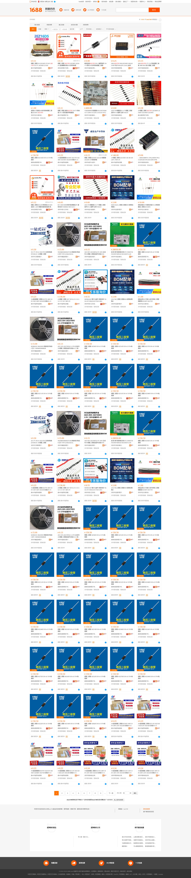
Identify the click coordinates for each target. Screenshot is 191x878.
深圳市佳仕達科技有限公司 (37, 115)
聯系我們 (123, 871)
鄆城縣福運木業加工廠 (151, 846)
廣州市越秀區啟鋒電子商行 (64, 162)
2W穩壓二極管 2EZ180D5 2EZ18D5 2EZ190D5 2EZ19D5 (149, 111)
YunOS (116, 874)
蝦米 (103, 874)
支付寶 (135, 874)
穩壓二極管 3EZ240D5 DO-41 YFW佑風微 (42, 630)
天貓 (73, 874)
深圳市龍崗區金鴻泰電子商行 (90, 775)
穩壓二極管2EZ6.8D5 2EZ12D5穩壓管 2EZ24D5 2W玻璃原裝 (95, 159)
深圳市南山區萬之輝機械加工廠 (154, 840)
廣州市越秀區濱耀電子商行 (117, 162)
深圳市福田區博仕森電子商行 (90, 68)
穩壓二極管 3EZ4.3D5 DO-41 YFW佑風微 (95, 394)
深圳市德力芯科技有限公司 (64, 209)
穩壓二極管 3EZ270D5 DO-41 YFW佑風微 (122, 677)
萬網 (127, 874)
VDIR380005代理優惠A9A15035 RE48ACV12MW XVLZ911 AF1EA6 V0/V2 (95, 111)
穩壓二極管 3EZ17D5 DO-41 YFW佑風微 (148, 347)
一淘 (82, 874)
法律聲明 (93, 871)
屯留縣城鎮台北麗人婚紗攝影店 (131, 843)
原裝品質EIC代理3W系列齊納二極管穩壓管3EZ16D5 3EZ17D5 (148, 300)
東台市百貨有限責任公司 (129, 837)
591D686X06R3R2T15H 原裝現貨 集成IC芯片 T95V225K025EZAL (69, 253)
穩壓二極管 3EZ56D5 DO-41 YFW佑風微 (94, 347)
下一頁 (111, 793)
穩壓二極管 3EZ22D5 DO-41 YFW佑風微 (41, 724)
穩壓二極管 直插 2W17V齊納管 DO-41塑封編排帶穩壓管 (69, 111)
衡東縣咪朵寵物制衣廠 (140, 843)
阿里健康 (149, 874)
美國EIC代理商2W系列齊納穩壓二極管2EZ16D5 (41, 111)
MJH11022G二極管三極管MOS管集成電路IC (122, 206)
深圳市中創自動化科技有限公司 (90, 115)
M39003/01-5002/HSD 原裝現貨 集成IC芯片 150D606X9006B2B (41, 347)
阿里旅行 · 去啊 (89, 874)
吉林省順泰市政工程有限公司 (153, 843)
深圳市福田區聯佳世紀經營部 (117, 115)
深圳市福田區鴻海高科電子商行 (144, 162)
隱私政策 (107, 871)
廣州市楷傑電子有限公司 (64, 115)
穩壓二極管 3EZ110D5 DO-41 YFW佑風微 (42, 159)
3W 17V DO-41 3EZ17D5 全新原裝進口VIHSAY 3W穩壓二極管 (41, 253)
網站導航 (129, 871)
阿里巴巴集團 (32, 874)
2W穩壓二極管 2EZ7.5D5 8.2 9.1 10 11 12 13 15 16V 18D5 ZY (68, 300)
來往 (139, 874)
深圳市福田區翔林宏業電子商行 (144, 68)
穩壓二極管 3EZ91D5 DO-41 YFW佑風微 (68, 394)
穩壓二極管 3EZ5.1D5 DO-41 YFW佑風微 (41, 394)
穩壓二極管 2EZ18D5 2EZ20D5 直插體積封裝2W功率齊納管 (68, 64)
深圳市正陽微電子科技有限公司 (37, 257)
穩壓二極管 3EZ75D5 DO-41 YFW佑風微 (41, 677)
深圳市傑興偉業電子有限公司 (117, 68)
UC (131, 874)
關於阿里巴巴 (115, 871)
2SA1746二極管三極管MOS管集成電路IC (122, 300)
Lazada (160, 874)
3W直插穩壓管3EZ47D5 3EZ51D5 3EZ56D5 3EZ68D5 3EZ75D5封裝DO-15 (42, 772)
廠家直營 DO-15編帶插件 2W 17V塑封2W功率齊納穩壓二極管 (95, 64)
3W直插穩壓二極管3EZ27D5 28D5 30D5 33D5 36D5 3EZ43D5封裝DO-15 (41, 300)
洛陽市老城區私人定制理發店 (142, 840)
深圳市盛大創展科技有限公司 (90, 209)
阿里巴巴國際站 (41, 874)
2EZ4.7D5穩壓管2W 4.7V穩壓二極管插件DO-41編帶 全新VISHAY (121, 111)
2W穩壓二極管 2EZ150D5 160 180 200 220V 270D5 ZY (122, 159)
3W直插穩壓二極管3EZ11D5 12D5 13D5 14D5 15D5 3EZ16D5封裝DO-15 (122, 772)
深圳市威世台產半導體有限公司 (90, 162)
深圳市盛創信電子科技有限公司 (90, 257)
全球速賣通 (61, 874)
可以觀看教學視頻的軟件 (141, 846)
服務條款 (100, 871)
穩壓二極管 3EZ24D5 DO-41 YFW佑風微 (148, 630)
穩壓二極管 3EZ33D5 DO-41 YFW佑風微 (68, 630)
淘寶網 (68, 874)
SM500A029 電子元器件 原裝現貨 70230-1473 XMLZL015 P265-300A (95, 300)
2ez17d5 (126, 809)
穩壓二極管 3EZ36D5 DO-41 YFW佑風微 (148, 253)
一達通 (155, 874)
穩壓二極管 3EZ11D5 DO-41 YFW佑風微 (121, 394)
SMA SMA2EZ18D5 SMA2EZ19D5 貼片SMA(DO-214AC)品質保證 (122, 64)
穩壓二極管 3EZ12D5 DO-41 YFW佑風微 (94, 677)
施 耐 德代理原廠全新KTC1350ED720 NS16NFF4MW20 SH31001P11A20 (122, 253)
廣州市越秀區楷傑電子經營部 (37, 68)
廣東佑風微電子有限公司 (37, 162)
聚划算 (77, 874)
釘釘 (143, 874)
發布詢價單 (146, 809)
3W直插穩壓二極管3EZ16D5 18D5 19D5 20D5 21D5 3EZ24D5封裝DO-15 (122, 724)
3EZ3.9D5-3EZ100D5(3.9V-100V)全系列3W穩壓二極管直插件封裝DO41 (95, 253)
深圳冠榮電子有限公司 (64, 68)
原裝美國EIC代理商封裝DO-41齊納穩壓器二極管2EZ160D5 (149, 206)
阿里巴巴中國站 (52, 874)
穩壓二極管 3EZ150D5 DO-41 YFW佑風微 (68, 724)
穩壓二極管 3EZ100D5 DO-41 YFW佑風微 (148, 677)
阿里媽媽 (97, 874)
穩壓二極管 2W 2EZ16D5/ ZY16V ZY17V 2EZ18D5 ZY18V (42, 64)
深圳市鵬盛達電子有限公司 (64, 257)
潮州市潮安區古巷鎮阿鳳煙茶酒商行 (155, 837)
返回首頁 (110, 800)
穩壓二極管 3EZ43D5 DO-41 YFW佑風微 (68, 677)
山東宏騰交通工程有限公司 (141, 837)
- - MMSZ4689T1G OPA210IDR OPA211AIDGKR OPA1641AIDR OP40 (148, 159)
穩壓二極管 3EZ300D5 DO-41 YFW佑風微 (122, 630)
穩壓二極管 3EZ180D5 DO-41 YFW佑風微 (148, 394)
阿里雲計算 (109, 874)
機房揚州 (124, 846)
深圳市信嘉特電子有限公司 (117, 209)
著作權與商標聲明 (84, 871)
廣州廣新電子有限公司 (144, 115)
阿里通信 (122, 874)
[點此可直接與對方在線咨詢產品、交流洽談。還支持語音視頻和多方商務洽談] (52, 77)
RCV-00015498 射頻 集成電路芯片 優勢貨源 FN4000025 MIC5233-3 (68, 206)
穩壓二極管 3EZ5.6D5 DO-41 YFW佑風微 (121, 347)
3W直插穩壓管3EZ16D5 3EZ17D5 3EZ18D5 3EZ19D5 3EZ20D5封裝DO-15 (68, 159)
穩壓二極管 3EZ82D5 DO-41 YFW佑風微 (94, 724)
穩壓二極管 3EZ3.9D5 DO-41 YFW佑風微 (95, 630)
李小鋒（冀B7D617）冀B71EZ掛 (87, 837)
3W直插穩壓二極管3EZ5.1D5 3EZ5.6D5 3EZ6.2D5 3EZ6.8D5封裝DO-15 (149, 724)
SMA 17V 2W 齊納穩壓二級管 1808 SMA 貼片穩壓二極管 (148, 64)
